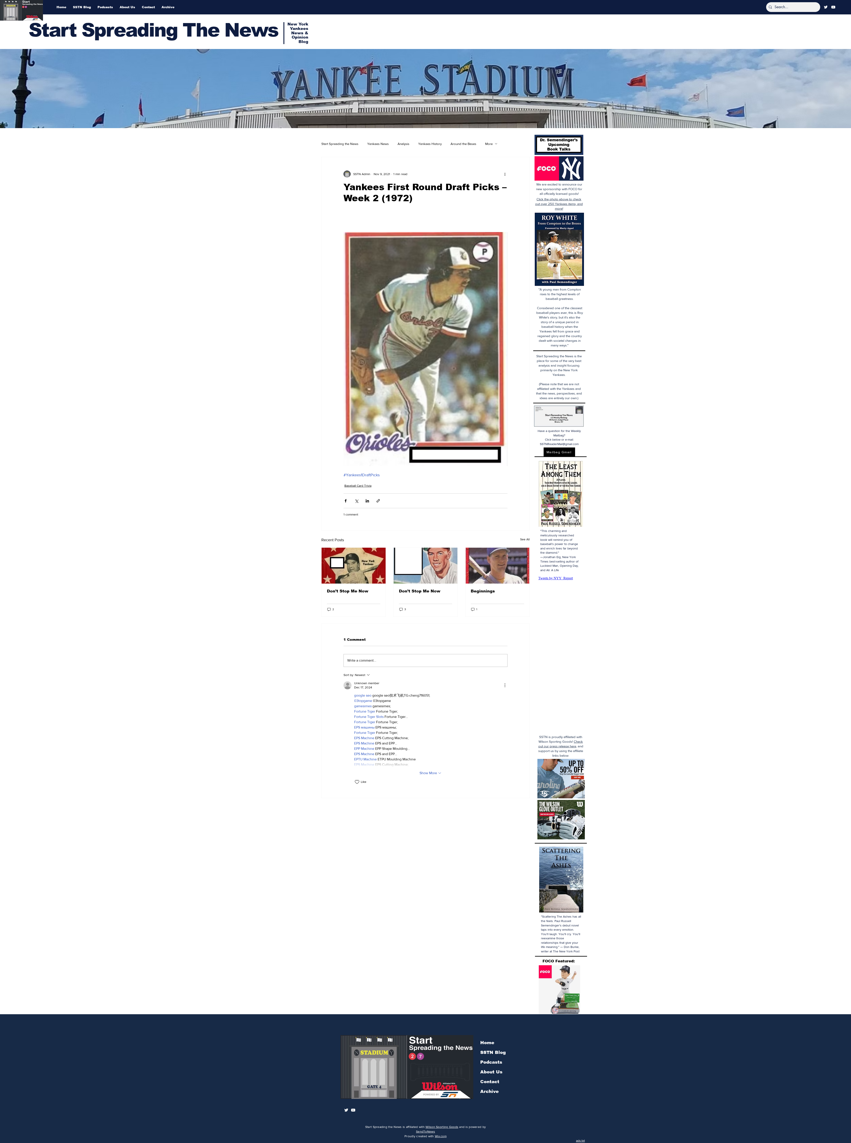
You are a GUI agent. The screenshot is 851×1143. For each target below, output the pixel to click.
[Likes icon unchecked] (357, 782)
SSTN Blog (493, 1052)
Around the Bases (463, 144)
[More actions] (504, 174)
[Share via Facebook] (346, 501)
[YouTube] (833, 7)
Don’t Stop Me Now (347, 591)
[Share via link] (378, 501)
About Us (491, 1071)
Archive (489, 1091)
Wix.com (441, 1136)
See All (525, 539)
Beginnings (483, 591)
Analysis (403, 144)
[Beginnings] (497, 566)
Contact (489, 1081)
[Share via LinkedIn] (367, 501)
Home (487, 1042)
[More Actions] (504, 685)
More (489, 144)
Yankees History (430, 144)
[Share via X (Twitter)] (356, 501)
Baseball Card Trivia (357, 485)
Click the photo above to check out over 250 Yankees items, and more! (559, 203)
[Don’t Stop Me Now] (354, 566)
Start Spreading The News (153, 30)
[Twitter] (825, 7)
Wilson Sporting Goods (442, 1127)
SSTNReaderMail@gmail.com (559, 444)
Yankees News (378, 144)
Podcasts (491, 1062)
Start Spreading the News (339, 144)
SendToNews (425, 1131)
